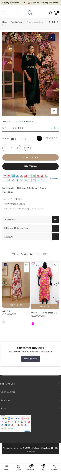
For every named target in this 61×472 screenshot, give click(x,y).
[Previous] (4, 283)
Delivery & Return (27, 187)
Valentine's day (16, 22)
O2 (32, 448)
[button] (48, 138)
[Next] (56, 283)
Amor (6, 311)
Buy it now (30, 166)
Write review (30, 358)
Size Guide (8, 187)
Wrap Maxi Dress (44, 312)
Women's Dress (16, 203)
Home (4, 22)
